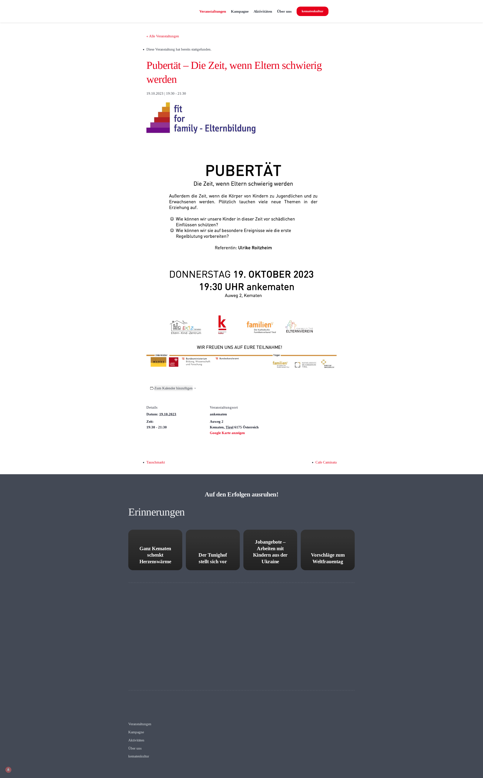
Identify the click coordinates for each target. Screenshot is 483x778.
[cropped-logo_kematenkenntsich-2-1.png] (162, 11)
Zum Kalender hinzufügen (173, 388)
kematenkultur (138, 756)
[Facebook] (333, 11)
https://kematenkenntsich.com (276, 738)
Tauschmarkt (155, 462)
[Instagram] (342, 11)
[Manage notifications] (8, 770)
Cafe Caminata (326, 462)
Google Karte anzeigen (227, 433)
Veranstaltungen (139, 724)
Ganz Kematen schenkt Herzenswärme (155, 555)
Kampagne (136, 732)
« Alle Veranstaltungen (162, 36)
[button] (295, 11)
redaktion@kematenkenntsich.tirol (283, 732)
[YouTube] (351, 11)
